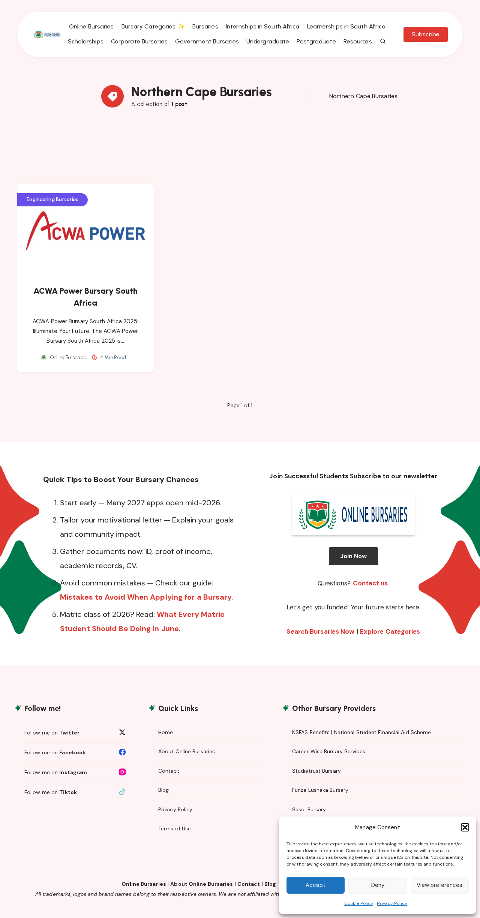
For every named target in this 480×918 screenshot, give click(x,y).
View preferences (439, 885)
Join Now (353, 556)
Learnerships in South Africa (346, 26)
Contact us (370, 583)
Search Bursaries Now (320, 631)
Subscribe (426, 34)
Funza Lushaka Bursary (320, 790)
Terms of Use (174, 828)
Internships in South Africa (263, 26)
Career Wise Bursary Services (328, 751)
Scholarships (86, 41)
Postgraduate (316, 41)
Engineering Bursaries (52, 199)
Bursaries (205, 26)
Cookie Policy (358, 903)
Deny (377, 885)
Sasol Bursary (309, 809)
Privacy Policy (392, 903)
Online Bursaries (91, 26)
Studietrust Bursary (316, 770)
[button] (465, 827)
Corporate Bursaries (139, 41)
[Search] (383, 41)
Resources (358, 41)
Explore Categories (390, 631)
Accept (316, 885)
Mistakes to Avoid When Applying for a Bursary (146, 597)
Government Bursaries (207, 41)
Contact (168, 770)
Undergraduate (267, 41)
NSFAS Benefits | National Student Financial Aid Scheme (361, 732)
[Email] (399, 55)
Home (165, 732)
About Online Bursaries (186, 751)
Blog (163, 790)
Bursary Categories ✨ (153, 26)
